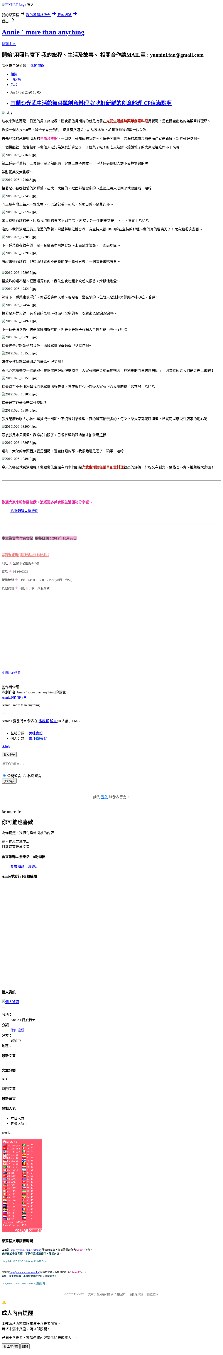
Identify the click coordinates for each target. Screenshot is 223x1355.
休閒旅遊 (37, 65)
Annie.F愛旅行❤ (14, 697)
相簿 (13, 74)
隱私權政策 (136, 1294)
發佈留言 (9, 781)
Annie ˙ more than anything (43, 32)
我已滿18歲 (10, 1346)
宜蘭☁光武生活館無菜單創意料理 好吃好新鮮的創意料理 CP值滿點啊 (91, 103)
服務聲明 (153, 1294)
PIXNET (79, 1294)
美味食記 (36, 733)
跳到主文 (9, 44)
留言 (53, 721)
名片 (13, 85)
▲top (6, 746)
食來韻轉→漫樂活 (24, 511)
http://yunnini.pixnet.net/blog (24, 1272)
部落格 (15, 79)
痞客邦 (44, 721)
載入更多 (9, 754)
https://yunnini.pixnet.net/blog (25, 1249)
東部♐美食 (38, 738)
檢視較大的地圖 (11, 672)
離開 (25, 1346)
